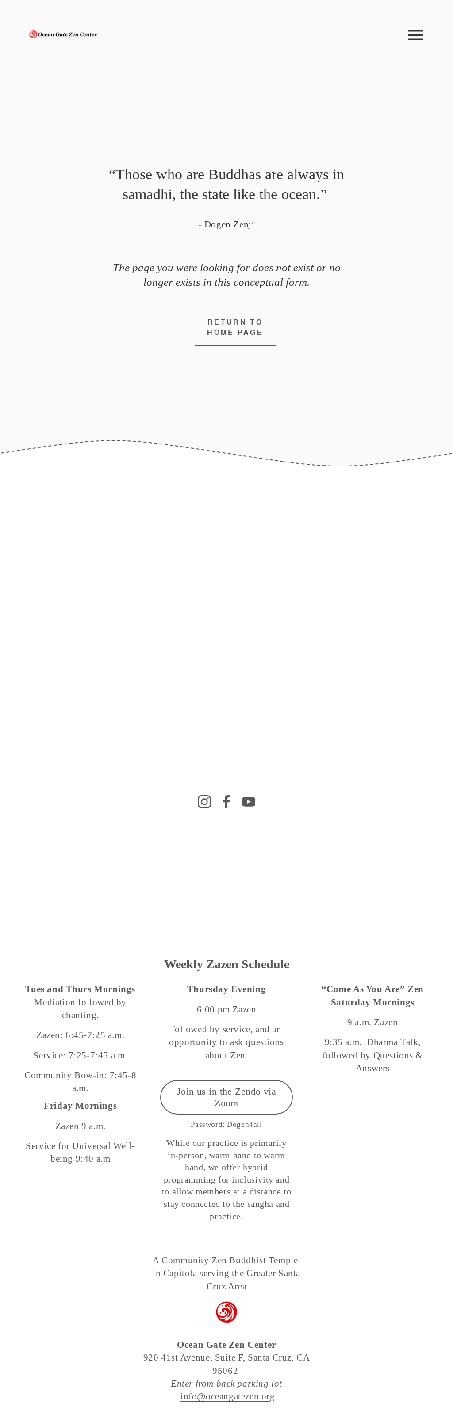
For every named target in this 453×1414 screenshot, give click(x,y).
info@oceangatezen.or (225, 1396)
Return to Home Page (235, 327)
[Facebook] (226, 802)
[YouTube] (249, 802)
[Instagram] (204, 802)
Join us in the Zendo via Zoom (226, 1097)
